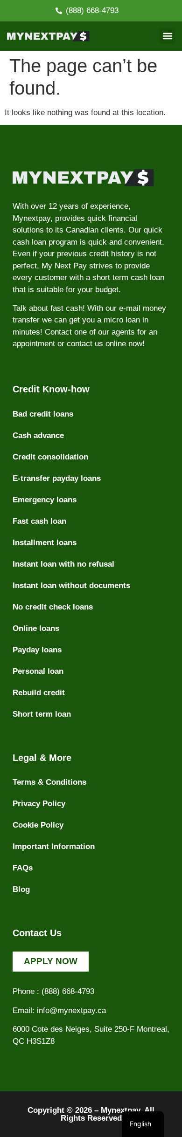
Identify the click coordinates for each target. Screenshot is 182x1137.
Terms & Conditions (49, 782)
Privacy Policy (39, 803)
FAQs (23, 867)
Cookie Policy (38, 825)
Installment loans (45, 542)
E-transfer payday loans (57, 478)
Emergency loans (45, 499)
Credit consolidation (50, 456)
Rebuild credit (39, 692)
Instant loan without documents (71, 585)
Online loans (36, 628)
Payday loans (37, 649)
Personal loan (38, 671)
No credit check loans (53, 607)
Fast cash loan (39, 521)
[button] (167, 36)
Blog (21, 889)
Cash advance (38, 435)
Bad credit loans (43, 414)
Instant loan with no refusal (63, 564)
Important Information (54, 846)
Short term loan (42, 714)
